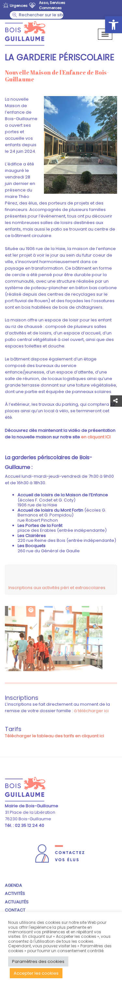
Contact (15, 910)
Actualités (17, 902)
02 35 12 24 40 (29, 825)
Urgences (19, 5)
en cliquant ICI (95, 437)
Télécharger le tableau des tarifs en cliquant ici (54, 736)
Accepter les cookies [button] (36, 973)
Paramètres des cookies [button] (38, 961)
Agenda (13, 885)
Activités (15, 893)
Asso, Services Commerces (52, 5)
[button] (113, 24)
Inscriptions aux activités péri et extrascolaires (56, 588)
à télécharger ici (91, 711)
